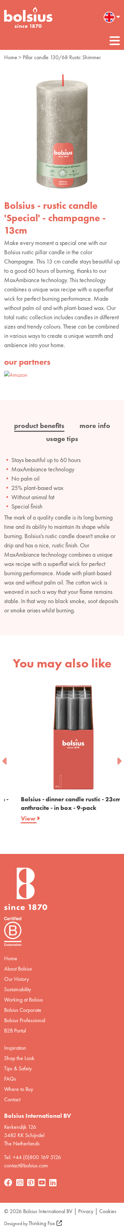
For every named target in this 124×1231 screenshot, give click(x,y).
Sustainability (17, 989)
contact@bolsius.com (26, 1165)
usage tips (62, 438)
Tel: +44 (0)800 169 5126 (32, 1157)
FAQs (10, 1078)
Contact (12, 1099)
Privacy (85, 1211)
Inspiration (15, 1047)
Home (10, 57)
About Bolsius (18, 968)
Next (118, 759)
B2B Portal (15, 1030)
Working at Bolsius (23, 999)
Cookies (107, 1211)
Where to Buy (18, 1089)
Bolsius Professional (24, 1020)
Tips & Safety (18, 1068)
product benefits (39, 425)
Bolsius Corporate (22, 1010)
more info (95, 425)
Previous (5, 759)
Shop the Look (19, 1058)
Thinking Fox (42, 1223)
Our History (16, 979)
